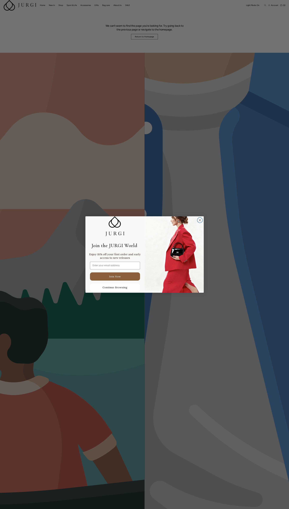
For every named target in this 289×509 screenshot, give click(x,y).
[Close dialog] (200, 220)
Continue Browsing (115, 287)
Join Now (115, 276)
